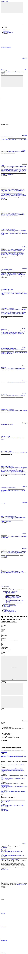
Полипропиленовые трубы (11, 253)
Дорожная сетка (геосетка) (7, 233)
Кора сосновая (23, 410)
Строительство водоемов (12, 595)
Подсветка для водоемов (7, 314)
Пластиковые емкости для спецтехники (10, 194)
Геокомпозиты (10, 231)
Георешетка (3, 231)
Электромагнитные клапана (7, 169)
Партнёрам (6, 31)
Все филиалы (4, 847)
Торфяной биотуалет (6, 521)
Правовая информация (6, 852)
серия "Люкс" (23, 452)
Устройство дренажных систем (13, 602)
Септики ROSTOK (10, 293)
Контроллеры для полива (21, 169)
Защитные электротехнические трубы (14, 254)
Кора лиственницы (5, 411)
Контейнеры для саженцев (10, 552)
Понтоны (11, 197)
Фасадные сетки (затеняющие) (8, 333)
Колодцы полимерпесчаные (19, 272)
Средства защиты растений (17, 369)
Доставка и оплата (5, 851)
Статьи (17, 855)
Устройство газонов (11, 593)
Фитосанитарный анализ (9, 605)
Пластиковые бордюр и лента (19, 352)
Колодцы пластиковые (6, 273)
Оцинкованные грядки (6, 352)
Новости (13, 855)
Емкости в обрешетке (17, 193)
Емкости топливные (18, 191)
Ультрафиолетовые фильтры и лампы (15, 313)
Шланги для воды (7, 173)
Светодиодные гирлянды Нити (8, 470)
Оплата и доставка (8, 32)
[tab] (14, 722)
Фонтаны (15, 310)
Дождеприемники (13, 215)
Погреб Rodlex (23, 536)
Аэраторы (17, 312)
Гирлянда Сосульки (16, 472)
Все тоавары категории (14, 138)
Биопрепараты (11, 316)
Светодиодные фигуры (11, 474)
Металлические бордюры (7, 353)
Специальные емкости (6, 193)
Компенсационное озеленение (13, 596)
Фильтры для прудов (10, 312)
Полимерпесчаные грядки (9, 351)
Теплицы (22, 382)
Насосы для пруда (8, 310)
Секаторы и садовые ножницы (8, 553)
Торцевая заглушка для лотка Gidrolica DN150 (12, 769)
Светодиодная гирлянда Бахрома (19, 469)
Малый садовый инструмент (8, 555)
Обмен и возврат (19, 851)
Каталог (3, 73)
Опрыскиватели (21, 552)
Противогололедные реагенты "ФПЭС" (16, 572)
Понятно (3, 887)
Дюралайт (3, 474)
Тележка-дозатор (5, 573)
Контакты (5, 33)
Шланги (19, 255)
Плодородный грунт (6, 369)
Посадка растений (10, 592)
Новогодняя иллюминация (12, 597)
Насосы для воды (13, 170)
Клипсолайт (24, 472)
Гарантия (12, 851)
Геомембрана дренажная (20, 231)
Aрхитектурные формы (9, 604)
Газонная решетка (18, 233)
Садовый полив (8, 167)
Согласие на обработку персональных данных (14, 858)
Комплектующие (9, 174)
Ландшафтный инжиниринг (10, 598)
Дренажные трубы (11, 252)
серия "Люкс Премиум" (6, 454)
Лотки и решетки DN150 (15, 214)
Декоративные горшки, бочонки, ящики (10, 518)
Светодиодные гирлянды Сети (17, 471)
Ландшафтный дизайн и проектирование (13, 589)
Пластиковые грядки (21, 351)
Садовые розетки (17, 314)
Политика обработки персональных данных (11, 858)
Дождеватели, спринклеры (18, 167)
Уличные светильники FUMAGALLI (12, 489)
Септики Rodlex (16, 292)
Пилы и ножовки (20, 553)
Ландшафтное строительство (10, 591)
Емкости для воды (9, 171)
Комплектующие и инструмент (16, 275)
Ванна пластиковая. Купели (14, 195)
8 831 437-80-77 (4, 809)
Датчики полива (5, 170)
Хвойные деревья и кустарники (19, 139)
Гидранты (16, 171)
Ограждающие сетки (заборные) (15, 332)
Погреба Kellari (4, 537)
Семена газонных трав (9, 153)
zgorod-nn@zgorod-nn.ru (6, 849)
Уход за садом (6, 606)
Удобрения (22, 368)
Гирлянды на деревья (6, 472)
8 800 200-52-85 (4, 810)
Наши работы (6, 29)
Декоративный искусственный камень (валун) (12, 520)
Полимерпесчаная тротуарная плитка (13, 397)
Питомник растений (6, 855)
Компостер (22, 517)
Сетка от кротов (20, 333)
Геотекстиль (23, 230)
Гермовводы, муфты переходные (9, 255)
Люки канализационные (11, 274)
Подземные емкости (8, 191)
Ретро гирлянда (7, 469)
